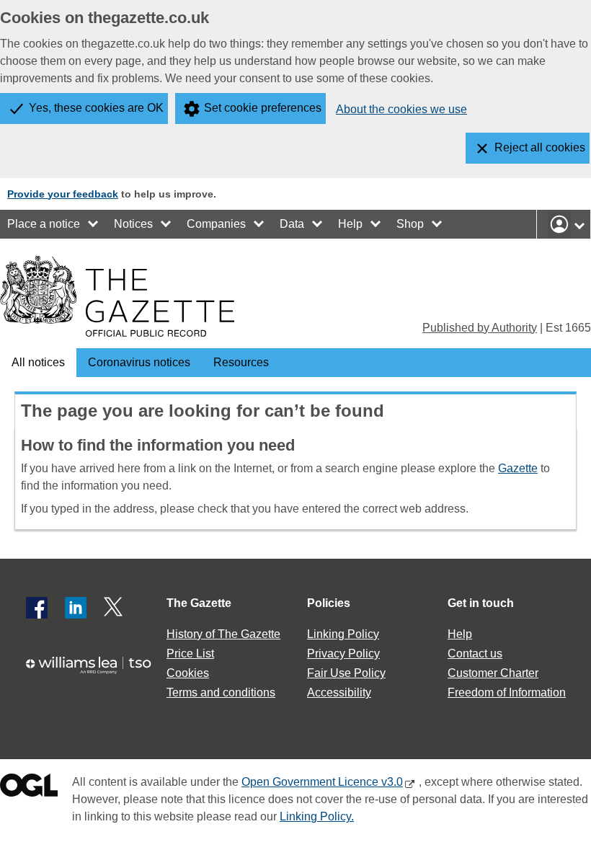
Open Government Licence (29, 788)
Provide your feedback (62, 194)
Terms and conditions (220, 692)
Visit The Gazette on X (114, 608)
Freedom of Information (507, 692)
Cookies (187, 673)
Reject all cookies (539, 147)
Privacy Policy (343, 653)
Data (292, 224)
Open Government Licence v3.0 (322, 782)
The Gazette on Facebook (37, 608)
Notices (133, 224)
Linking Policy (343, 634)
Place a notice (43, 224)
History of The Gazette (223, 634)
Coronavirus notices (139, 362)
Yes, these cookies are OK (96, 108)
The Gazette (198, 603)
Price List (190, 653)
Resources (241, 362)
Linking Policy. (317, 816)
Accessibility (339, 692)
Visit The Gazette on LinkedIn (75, 608)
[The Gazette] (117, 296)
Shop (410, 224)
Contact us (475, 653)
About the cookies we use (401, 109)
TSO (94, 670)
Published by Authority (479, 328)
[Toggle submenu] (93, 224)
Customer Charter (493, 673)
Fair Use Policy (346, 673)
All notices (38, 362)
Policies (328, 603)
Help (350, 224)
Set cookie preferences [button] (262, 108)
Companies (216, 224)
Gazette (518, 468)
